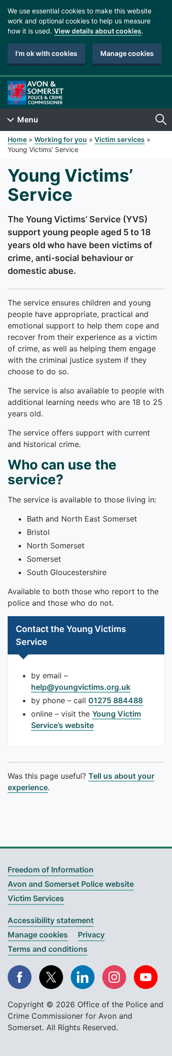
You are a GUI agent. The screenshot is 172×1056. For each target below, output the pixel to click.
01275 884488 (115, 700)
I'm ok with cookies (46, 53)
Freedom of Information (51, 869)
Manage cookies (127, 53)
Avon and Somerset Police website (71, 884)
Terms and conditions (47, 949)
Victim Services (36, 898)
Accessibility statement (51, 920)
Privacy (91, 934)
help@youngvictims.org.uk (80, 687)
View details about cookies (97, 31)
